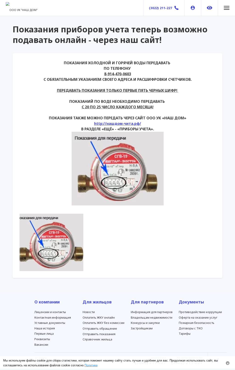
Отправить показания (99, 334)
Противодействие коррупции (200, 312)
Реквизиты (42, 339)
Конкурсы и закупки (145, 323)
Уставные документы (49, 323)
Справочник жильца (97, 339)
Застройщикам (142, 328)
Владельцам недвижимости (151, 317)
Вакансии (41, 344)
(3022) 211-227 (160, 8)
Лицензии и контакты (50, 312)
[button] (226, 8)
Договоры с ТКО (191, 328)
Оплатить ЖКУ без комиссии (103, 323)
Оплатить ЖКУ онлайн (99, 317)
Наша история (44, 328)
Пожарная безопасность (196, 323)
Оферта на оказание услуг (198, 317)
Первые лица (44, 333)
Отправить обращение (100, 328)
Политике (91, 365)
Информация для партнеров (152, 312)
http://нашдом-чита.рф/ (117, 123)
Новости (89, 312)
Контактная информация (52, 317)
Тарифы (184, 333)
